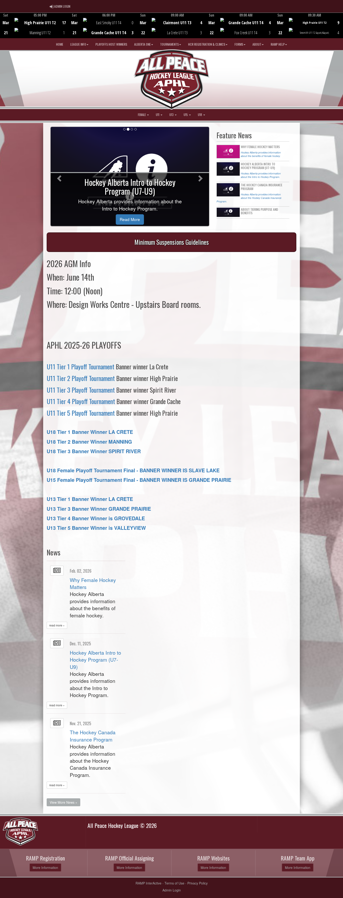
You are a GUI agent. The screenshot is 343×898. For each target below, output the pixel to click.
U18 (200, 114)
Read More (130, 219)
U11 (158, 114)
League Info (78, 44)
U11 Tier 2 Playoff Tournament (81, 378)
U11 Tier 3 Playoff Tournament (81, 390)
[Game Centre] (34, 29)
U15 (186, 114)
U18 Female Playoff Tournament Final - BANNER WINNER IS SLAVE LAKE (133, 470)
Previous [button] (2, 26)
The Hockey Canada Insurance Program (93, 736)
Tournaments (169, 44)
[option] (34, 25)
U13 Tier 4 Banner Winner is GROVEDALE (96, 518)
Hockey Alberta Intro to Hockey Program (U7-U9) (95, 659)
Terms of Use (174, 883)
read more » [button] (57, 625)
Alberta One (142, 44)
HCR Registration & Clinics (206, 44)
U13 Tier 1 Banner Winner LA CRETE (90, 499)
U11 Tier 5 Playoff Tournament (81, 413)
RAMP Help (278, 44)
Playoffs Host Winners (111, 44)
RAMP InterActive (148, 883)
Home (59, 44)
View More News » (63, 802)
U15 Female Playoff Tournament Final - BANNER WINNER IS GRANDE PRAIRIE (139, 479)
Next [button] (340, 25)
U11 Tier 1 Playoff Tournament (80, 366)
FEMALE (142, 114)
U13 (171, 114)
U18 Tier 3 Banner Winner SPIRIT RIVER (94, 451)
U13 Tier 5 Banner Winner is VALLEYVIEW (96, 527)
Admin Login (171, 890)
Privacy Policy (197, 883)
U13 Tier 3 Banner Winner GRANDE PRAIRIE (99, 508)
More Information (45, 867)
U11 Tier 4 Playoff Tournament (81, 401)
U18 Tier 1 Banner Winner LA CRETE (90, 431)
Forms (238, 44)
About (256, 44)
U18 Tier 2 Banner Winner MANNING (89, 441)
